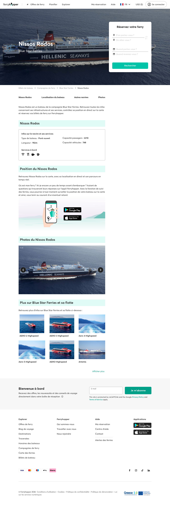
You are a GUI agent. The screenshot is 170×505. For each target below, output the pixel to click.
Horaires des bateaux (29, 443)
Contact (99, 433)
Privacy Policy (138, 397)
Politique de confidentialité (77, 492)
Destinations (25, 433)
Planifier (53, 4)
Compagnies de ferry (46, 88)
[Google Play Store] (142, 425)
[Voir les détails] (62, 396)
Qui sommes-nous (65, 424)
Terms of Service (96, 399)
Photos (101, 97)
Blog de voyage (26, 429)
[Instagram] (136, 470)
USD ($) (139, 4)
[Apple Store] (142, 432)
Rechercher (130, 65)
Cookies (61, 492)
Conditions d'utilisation (46, 492)
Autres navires (81, 97)
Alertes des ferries (104, 440)
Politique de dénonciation (102, 492)
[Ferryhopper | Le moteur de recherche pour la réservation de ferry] (10, 4)
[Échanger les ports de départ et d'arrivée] (146, 38)
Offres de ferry (37, 4)
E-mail (93, 389)
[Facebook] (129, 470)
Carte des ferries (27, 453)
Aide (113, 4)
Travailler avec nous (66, 429)
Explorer (66, 4)
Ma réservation (98, 4)
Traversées (24, 438)
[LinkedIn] (148, 470)
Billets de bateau (26, 88)
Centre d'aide (102, 429)
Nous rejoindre (64, 433)
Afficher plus (98, 371)
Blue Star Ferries (66, 88)
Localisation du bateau (53, 97)
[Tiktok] (142, 470)
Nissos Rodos (83, 88)
